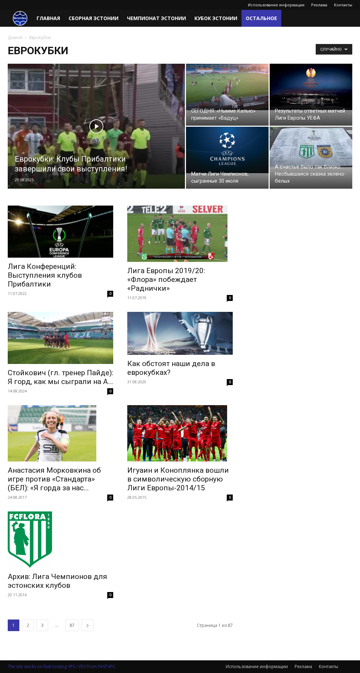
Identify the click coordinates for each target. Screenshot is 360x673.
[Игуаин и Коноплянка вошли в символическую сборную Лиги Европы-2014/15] (180, 433)
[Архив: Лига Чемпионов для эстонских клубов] (60, 539)
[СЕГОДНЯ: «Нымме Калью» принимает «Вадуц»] (227, 87)
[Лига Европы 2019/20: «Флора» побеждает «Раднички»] (180, 234)
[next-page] (88, 625)
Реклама (319, 4)
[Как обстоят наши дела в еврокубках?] (180, 333)
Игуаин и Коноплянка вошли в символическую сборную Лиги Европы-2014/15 (178, 479)
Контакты (343, 4)
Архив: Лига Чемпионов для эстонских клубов (57, 581)
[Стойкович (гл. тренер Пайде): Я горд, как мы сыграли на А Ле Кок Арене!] (60, 338)
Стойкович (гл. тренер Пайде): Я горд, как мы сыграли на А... (60, 377)
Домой (15, 37)
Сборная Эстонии (93, 18)
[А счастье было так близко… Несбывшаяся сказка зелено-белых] (311, 147)
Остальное (261, 18)
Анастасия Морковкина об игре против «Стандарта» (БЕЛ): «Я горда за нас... (54, 479)
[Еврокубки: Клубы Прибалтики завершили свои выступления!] (96, 140)
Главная (48, 18)
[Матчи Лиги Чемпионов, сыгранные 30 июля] (227, 150)
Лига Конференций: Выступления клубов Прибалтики (45, 275)
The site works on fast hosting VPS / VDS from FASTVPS (61, 666)
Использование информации (276, 4)
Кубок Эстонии (215, 18)
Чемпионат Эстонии (156, 18)
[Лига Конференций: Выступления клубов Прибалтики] (60, 232)
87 (72, 625)
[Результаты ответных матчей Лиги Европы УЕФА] (311, 87)
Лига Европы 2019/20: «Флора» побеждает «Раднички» (166, 279)
